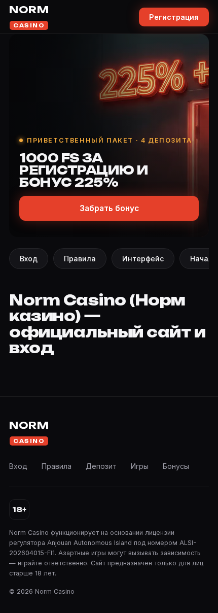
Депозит (101, 466)
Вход (29, 258)
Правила (80, 258)
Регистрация (174, 17)
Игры (140, 466)
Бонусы (176, 466)
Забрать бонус (109, 208)
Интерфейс (143, 258)
